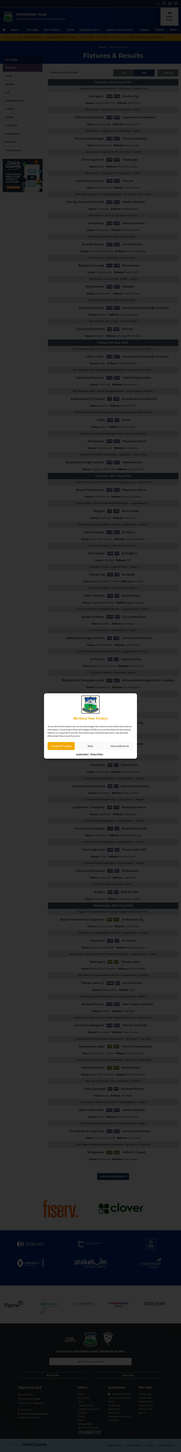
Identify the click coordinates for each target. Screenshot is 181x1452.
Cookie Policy (82, 754)
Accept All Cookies (61, 746)
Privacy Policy (96, 754)
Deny (90, 746)
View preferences (119, 746)
